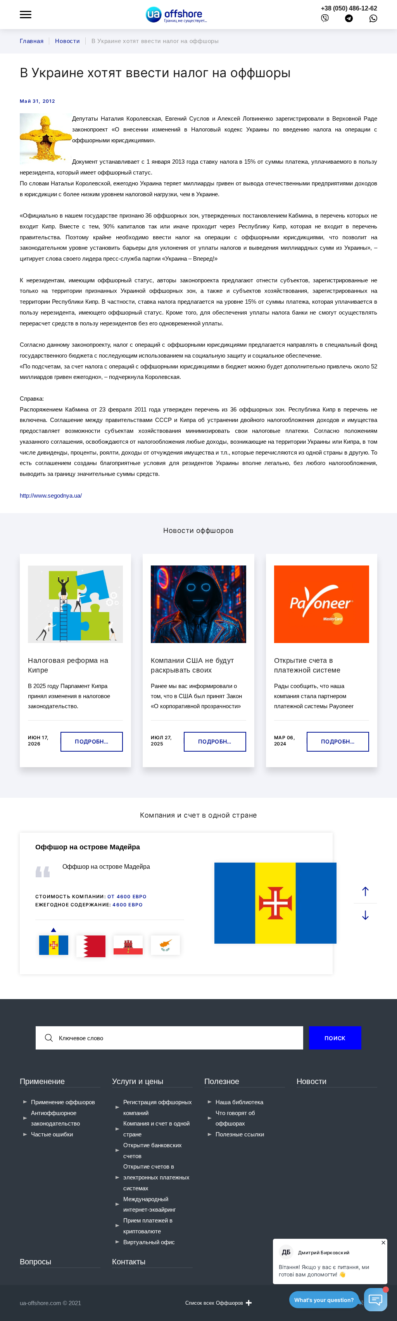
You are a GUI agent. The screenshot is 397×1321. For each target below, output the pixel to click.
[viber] (325, 20)
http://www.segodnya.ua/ (51, 495)
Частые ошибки (52, 1134)
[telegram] (349, 20)
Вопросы (35, 1261)
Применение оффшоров (63, 1102)
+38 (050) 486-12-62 (349, 8)
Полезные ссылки (240, 1134)
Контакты (128, 1261)
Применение (42, 1081)
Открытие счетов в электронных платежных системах (156, 1177)
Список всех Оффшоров (214, 1303)
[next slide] (365, 915)
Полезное (221, 1081)
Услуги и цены (137, 1081)
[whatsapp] (373, 20)
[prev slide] (365, 892)
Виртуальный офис (149, 1242)
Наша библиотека (239, 1102)
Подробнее (93, 741)
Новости (311, 1081)
